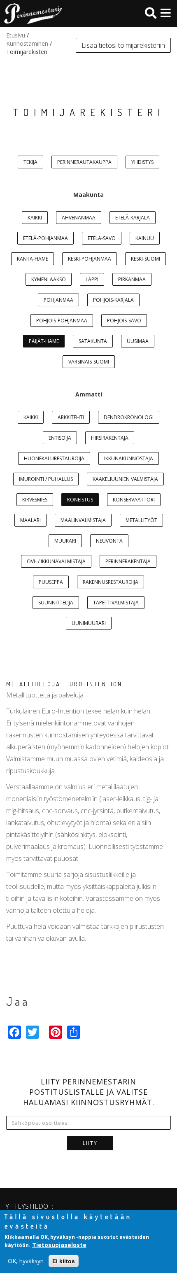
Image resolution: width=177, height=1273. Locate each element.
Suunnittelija (55, 602)
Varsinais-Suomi (88, 361)
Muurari (65, 540)
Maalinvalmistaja (83, 520)
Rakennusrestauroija (110, 581)
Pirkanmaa (132, 279)
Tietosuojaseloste (59, 1245)
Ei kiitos (63, 1261)
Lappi (92, 279)
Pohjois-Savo (124, 320)
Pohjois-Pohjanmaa (61, 320)
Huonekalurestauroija (54, 458)
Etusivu (15, 35)
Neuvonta (109, 540)
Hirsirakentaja (109, 437)
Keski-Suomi (145, 258)
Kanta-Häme (32, 258)
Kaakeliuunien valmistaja (125, 479)
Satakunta (93, 341)
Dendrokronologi (129, 417)
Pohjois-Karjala (113, 299)
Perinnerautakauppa (84, 162)
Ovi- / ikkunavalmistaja (56, 561)
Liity (90, 1143)
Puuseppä (51, 581)
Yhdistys (142, 162)
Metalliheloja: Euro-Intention (64, 684)
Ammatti (88, 394)
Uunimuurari (89, 623)
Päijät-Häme (44, 341)
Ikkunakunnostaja (128, 458)
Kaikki (35, 217)
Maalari (30, 520)
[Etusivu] (31, 13)
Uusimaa (138, 341)
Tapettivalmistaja (116, 602)
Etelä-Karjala (132, 217)
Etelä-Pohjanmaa (45, 238)
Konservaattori (134, 499)
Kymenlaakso (48, 279)
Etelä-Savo (102, 238)
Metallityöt (141, 520)
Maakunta (88, 194)
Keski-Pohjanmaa (89, 258)
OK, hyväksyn (26, 1261)
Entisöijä (60, 437)
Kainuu (144, 238)
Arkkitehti (71, 417)
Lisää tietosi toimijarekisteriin (123, 45)
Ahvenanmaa (78, 217)
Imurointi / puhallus (46, 479)
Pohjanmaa (58, 299)
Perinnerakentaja (128, 561)
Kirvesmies (34, 499)
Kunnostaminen (27, 43)
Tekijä (30, 162)
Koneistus (80, 499)
